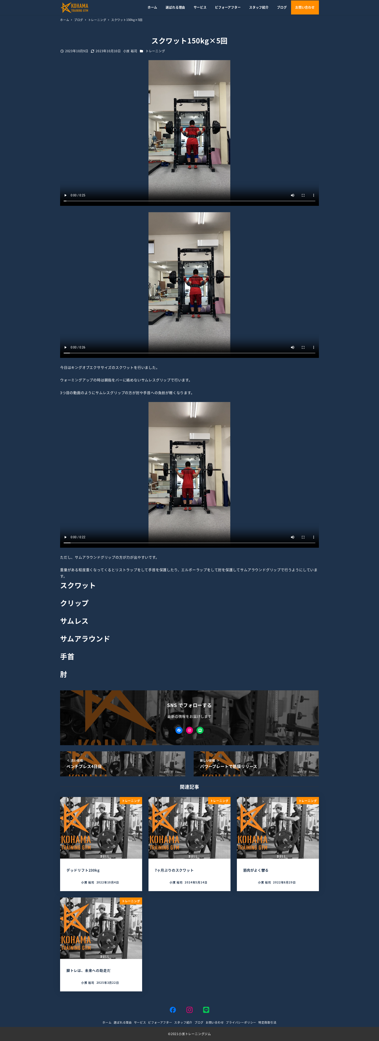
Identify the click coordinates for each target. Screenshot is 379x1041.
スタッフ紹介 (183, 1022)
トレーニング (155, 51)
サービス (140, 1022)
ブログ (199, 1022)
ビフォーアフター (160, 1022)
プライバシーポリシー (241, 1022)
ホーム (106, 1022)
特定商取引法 (267, 1022)
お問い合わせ (215, 1022)
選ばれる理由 (123, 1022)
